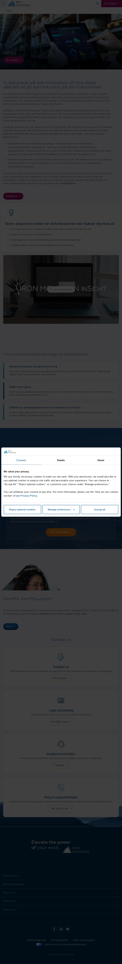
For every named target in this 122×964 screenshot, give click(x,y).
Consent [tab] (21, 460)
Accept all (99, 509)
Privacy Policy (28, 495)
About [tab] (100, 460)
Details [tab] (61, 460)
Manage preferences (59, 509)
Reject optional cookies (22, 509)
